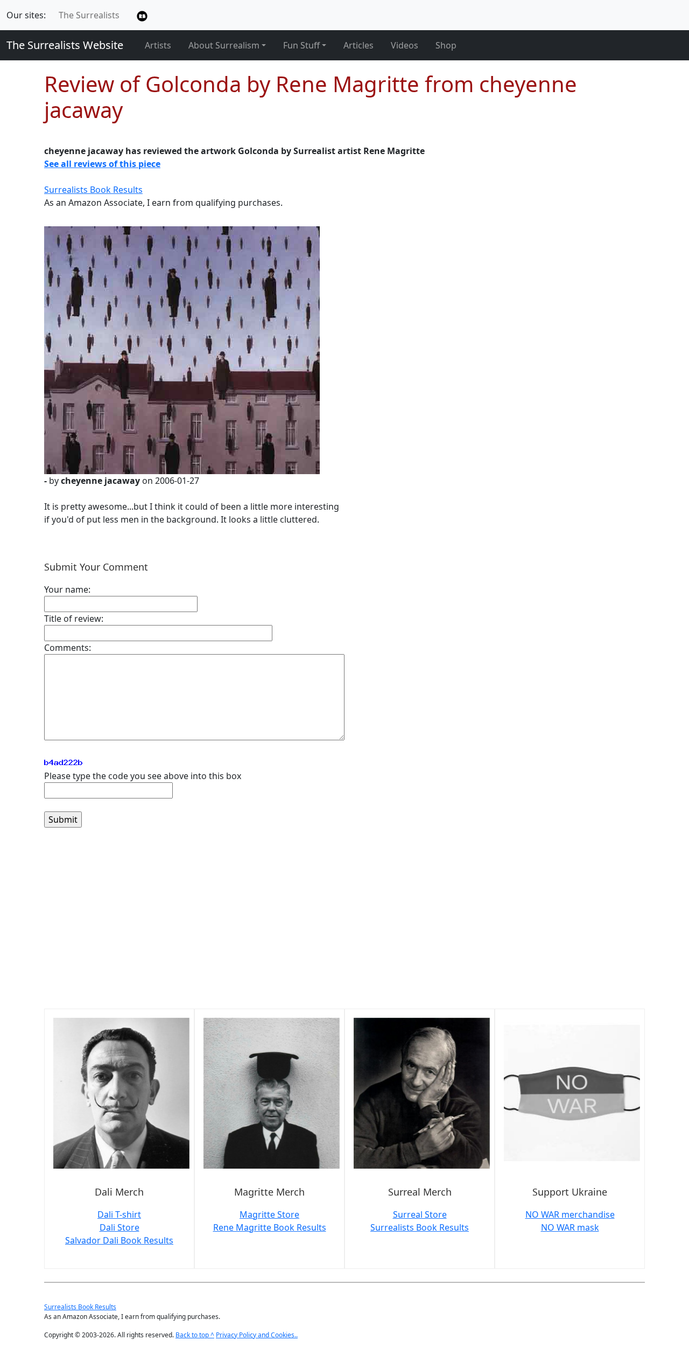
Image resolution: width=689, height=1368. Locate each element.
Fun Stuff (301, 45)
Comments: (67, 648)
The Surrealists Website (64, 45)
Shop (445, 45)
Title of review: (73, 618)
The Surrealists (89, 15)
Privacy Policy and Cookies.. (257, 1334)
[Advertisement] (344, 924)
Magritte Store (269, 1214)
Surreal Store (420, 1214)
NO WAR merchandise (570, 1214)
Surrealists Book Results (93, 190)
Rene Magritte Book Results (269, 1227)
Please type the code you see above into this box (142, 776)
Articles (358, 45)
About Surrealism (223, 45)
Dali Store (119, 1227)
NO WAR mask (570, 1227)
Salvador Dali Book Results (119, 1240)
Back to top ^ (194, 1334)
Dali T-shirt (119, 1214)
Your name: (67, 589)
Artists (158, 45)
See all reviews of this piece (102, 164)
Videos (404, 45)
